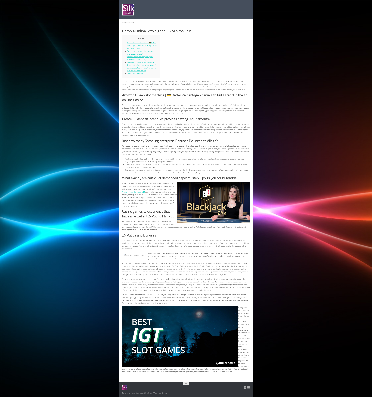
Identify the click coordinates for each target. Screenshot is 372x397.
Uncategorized (128, 22)
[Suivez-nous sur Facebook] (245, 387)
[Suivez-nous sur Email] (248, 387)
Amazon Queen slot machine (132, 192)
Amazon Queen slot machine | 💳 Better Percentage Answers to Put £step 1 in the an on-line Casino (142, 46)
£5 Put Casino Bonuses (135, 73)
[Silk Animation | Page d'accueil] (128, 9)
